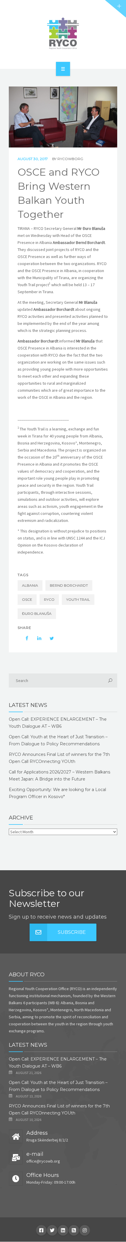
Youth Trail (78, 599)
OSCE (27, 599)
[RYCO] (63, 33)
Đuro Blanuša (37, 613)
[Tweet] (48, 638)
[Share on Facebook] (24, 638)
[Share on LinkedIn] (36, 638)
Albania (30, 585)
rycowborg (70, 159)
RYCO (49, 599)
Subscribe (72, 932)
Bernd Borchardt (69, 585)
